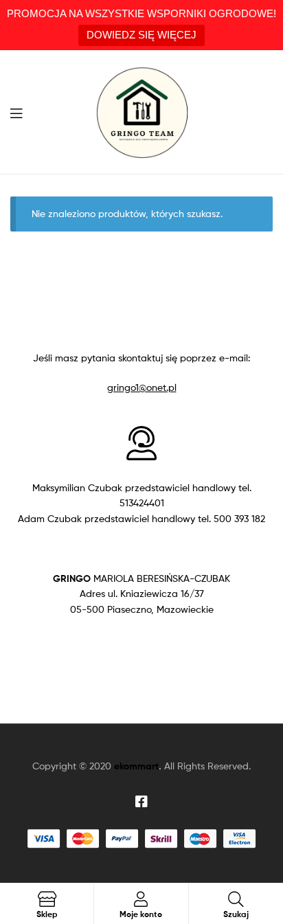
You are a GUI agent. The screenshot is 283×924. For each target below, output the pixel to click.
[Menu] (20, 112)
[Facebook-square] (141, 802)
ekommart (136, 766)
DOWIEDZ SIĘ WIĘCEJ (141, 35)
